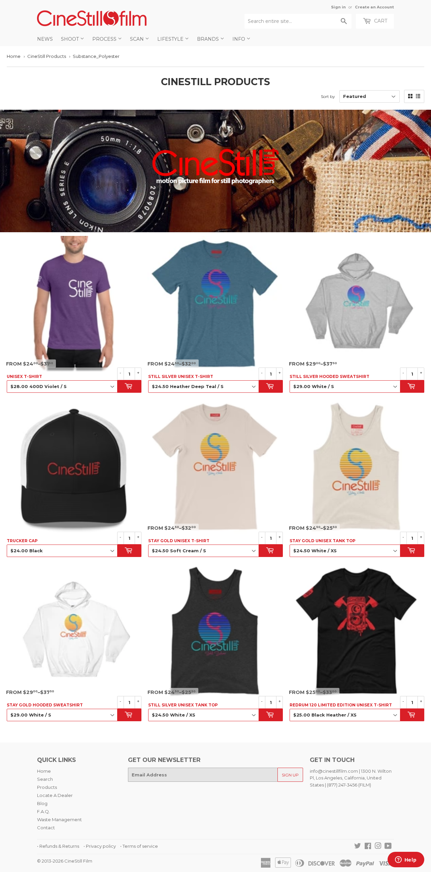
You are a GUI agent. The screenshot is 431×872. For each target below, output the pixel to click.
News (45, 39)
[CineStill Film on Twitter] (357, 846)
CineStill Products (46, 56)
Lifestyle (171, 39)
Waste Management (59, 819)
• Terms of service (139, 846)
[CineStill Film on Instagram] (378, 846)
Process (105, 39)
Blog (42, 803)
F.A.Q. (43, 811)
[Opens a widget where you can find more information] (405, 860)
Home (14, 56)
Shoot (70, 39)
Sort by (328, 96)
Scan (137, 39)
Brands (208, 39)
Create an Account (374, 7)
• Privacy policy (100, 846)
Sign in (338, 7)
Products (47, 787)
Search (45, 779)
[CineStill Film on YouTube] (388, 846)
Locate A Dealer (55, 795)
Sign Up (290, 774)
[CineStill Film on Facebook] (367, 846)
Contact (46, 827)
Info (239, 39)
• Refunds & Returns (58, 846)
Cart (380, 21)
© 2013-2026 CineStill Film (64, 861)
